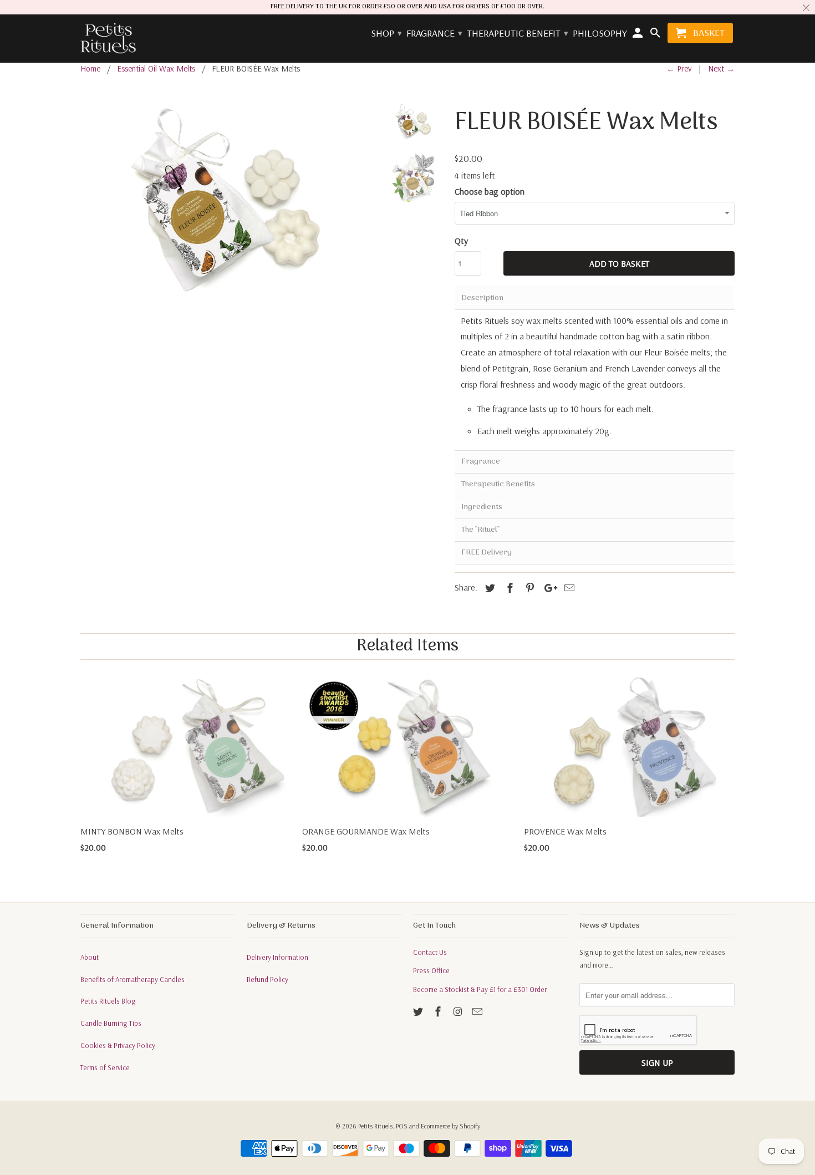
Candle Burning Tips (110, 1023)
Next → (721, 68)
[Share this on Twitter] (488, 588)
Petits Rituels (375, 1126)
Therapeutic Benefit (517, 33)
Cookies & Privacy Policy (117, 1045)
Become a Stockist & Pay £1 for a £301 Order (480, 989)
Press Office (431, 970)
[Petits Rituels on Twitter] (419, 1011)
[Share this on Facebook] (508, 588)
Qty (461, 240)
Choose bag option (489, 191)
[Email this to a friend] (568, 588)
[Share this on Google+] (548, 588)
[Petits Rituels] (108, 39)
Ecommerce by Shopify (450, 1126)
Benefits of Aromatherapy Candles (132, 979)
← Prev (679, 68)
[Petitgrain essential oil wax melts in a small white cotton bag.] (225, 200)
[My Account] (639, 35)
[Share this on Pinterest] (528, 588)
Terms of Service (105, 1067)
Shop (386, 33)
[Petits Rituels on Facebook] (439, 1011)
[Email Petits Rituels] (478, 1011)
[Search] (656, 35)
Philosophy (600, 33)
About (89, 957)
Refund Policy (267, 979)
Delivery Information (277, 957)
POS (401, 1126)
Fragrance (433, 33)
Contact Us (430, 952)
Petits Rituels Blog (108, 1000)
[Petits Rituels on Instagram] (459, 1011)
